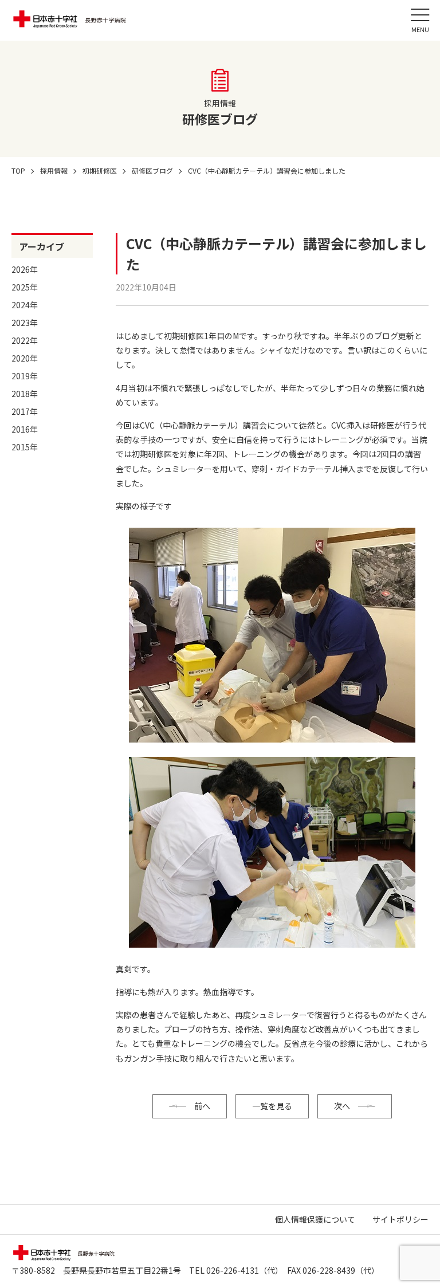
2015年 (24, 447)
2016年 (24, 429)
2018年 (24, 393)
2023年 (24, 322)
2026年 (24, 269)
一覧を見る (272, 1106)
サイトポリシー (400, 1219)
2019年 (24, 376)
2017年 (24, 411)
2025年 (24, 287)
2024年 (24, 305)
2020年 (24, 358)
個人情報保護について (315, 1219)
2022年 (24, 340)
